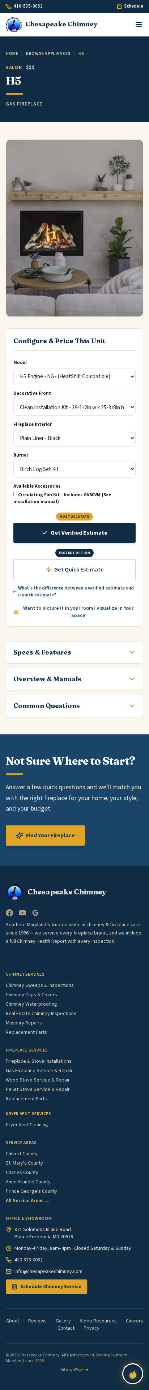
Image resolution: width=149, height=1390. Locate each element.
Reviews (37, 1321)
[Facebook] (9, 912)
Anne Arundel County (28, 1182)
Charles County (22, 1172)
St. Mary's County (24, 1163)
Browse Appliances (48, 54)
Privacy (91, 1328)
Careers (134, 1321)
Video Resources (98, 1321)
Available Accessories (36, 486)
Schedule (133, 6)
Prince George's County (31, 1191)
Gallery (63, 1321)
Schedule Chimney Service (50, 1286)
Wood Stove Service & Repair (38, 1080)
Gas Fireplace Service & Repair (39, 1070)
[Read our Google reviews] (35, 912)
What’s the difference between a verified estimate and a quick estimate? (76, 592)
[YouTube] (22, 912)
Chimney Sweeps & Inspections (40, 985)
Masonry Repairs (24, 1023)
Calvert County (22, 1153)
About (12, 1321)
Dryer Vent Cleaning (27, 1124)
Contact (66, 1328)
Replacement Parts (26, 1032)
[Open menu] (139, 24)
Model (20, 362)
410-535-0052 (28, 6)
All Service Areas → (28, 1200)
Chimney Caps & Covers (31, 994)
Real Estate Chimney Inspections (41, 1013)
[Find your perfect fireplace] (132, 1373)
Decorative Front (32, 393)
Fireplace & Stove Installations (39, 1061)
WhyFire (80, 1370)
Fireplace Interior (32, 424)
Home (12, 54)
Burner (20, 455)
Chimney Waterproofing (31, 1004)
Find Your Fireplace (50, 835)
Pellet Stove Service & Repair (38, 1089)
